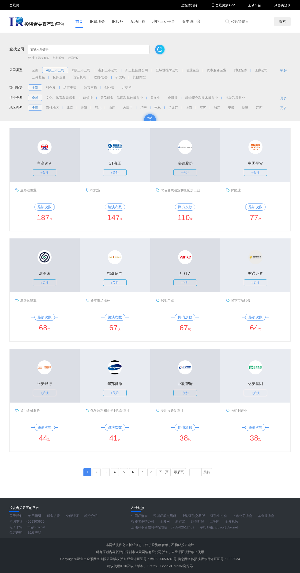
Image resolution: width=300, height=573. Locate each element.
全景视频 (231, 521)
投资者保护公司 (142, 521)
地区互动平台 (163, 21)
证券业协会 (218, 516)
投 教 (14, 17)
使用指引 (34, 516)
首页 (79, 21)
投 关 (14, 11)
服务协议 (53, 516)
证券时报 (197, 521)
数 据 (14, 15)
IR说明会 (97, 21)
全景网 (165, 521)
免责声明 (15, 533)
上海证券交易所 (193, 516)
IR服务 (117, 21)
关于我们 (15, 516)
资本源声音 (191, 21)
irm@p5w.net (35, 527)
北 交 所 (14, 13)
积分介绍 (91, 516)
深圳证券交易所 (164, 516)
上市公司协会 (242, 516)
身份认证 (72, 516)
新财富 (180, 521)
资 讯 (14, 7)
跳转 (206, 472)
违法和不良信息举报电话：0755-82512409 (162, 527)
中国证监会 (139, 516)
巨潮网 (214, 521)
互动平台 (254, 5)
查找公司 (16, 49)
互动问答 (137, 21)
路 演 (14, 9)
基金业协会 (266, 516)
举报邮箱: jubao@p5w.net (219, 527)
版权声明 (34, 533)
